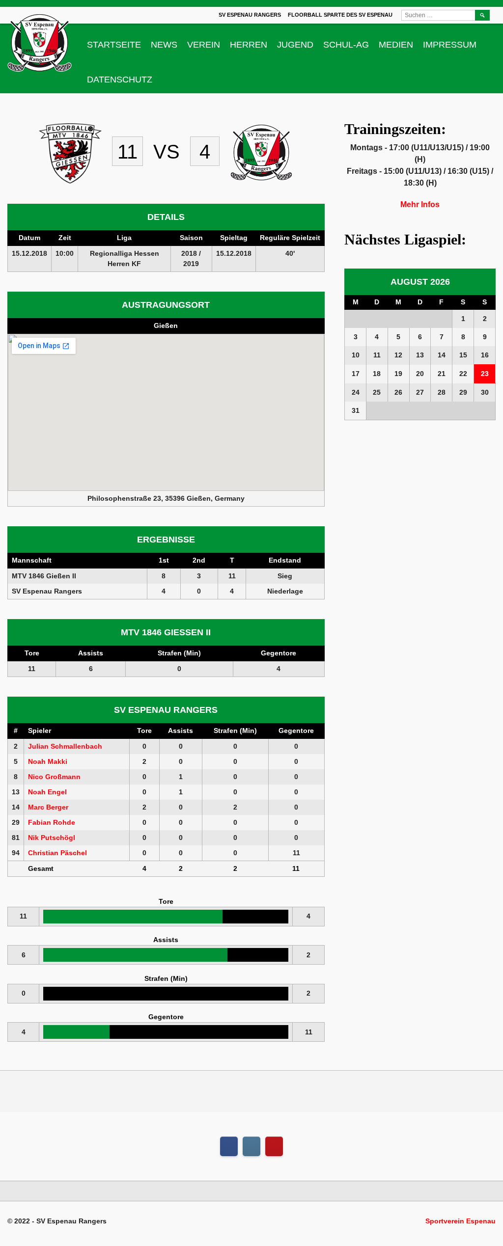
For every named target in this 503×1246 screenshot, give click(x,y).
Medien (396, 45)
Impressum (449, 45)
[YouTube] (274, 1146)
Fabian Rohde (51, 822)
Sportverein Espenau (460, 1221)
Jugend (295, 45)
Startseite (114, 45)
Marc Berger (48, 807)
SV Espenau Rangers (250, 15)
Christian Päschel (57, 853)
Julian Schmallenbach (65, 746)
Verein (203, 45)
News (164, 45)
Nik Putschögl (51, 837)
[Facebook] (229, 1146)
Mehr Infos (420, 204)
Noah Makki (47, 761)
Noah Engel (47, 792)
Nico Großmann (54, 777)
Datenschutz (119, 79)
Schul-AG (346, 45)
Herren (248, 45)
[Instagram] (251, 1146)
